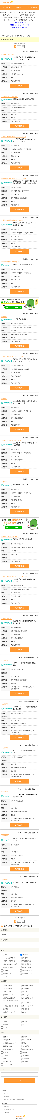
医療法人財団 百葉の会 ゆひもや (23, 264)
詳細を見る (20, 86)
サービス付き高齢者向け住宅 (9, 1002)
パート (24, 1024)
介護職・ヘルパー (8, 955)
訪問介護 (24, 992)
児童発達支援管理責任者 (10, 964)
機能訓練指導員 (26, 961)
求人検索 (6, 1096)
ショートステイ (26, 1003)
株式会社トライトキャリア (20, 25)
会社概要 (6, 1112)
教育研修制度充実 (8, 1049)
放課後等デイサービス (9, 1012)
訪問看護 (5, 1009)
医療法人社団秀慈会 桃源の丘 (22, 539)
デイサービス (7, 992)
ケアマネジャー (26, 955)
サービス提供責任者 (9, 958)
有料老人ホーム (7, 985)
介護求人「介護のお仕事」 (7, 36)
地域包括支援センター (28, 998)
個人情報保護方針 (9, 1109)
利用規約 (6, 1106)
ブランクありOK (26, 1040)
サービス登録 (32, 7)
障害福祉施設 (25, 1009)
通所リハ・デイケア (27, 1006)
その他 (5, 976)
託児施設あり (7, 1061)
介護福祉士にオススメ (9, 1043)
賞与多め (5, 1037)
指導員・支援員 (26, 964)
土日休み (5, 1055)
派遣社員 (5, 1024)
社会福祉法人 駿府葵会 (20, 319)
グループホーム (7, 989)
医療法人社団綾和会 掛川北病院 (23, 99)
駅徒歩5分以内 (7, 1046)
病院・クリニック (27, 995)
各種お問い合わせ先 (19, 27)
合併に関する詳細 (19, 22)
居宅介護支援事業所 (9, 998)
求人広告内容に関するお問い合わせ (14, 1099)
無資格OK (24, 1037)
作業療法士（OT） (8, 973)
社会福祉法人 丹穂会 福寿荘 (22, 484)
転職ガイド (19, 7)
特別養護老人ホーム (27, 985)
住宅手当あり (25, 1058)
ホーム (6, 1093)
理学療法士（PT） (27, 970)
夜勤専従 (24, 1052)
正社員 (5, 1021)
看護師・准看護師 (8, 967)
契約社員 (24, 1021)
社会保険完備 (25, 1046)
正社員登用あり (26, 1061)
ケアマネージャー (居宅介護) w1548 (25, 882)
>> (23, 47)
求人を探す (6, 7)
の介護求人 (28, 36)
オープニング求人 (8, 1064)
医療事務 (5, 970)
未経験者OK (6, 1040)
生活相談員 (25, 958)
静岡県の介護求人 (20, 36)
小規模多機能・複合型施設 (10, 1006)
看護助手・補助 (26, 967)
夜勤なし (5, 1052)
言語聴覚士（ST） (27, 973)
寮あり (5, 1058)
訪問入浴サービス (8, 995)
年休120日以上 (26, 1055)
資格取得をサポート (27, 1049)
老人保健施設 (25, 989)
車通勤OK (24, 1043)
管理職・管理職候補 (9, 961)
